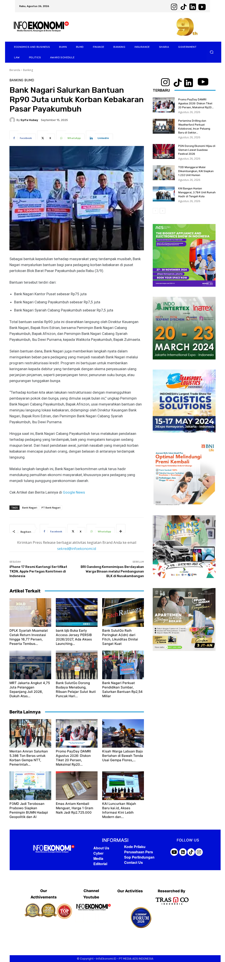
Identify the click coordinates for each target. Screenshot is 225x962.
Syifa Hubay (29, 120)
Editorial (100, 863)
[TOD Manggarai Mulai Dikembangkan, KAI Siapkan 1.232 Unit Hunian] (164, 172)
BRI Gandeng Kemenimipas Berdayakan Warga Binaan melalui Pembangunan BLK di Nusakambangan (112, 571)
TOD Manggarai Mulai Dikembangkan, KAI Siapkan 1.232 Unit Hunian (196, 171)
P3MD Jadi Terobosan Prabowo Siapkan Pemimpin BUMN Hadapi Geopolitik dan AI (28, 810)
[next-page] (162, 210)
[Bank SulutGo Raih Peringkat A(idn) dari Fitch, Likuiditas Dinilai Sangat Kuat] (123, 612)
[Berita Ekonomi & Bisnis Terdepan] (54, 849)
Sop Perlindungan (139, 857)
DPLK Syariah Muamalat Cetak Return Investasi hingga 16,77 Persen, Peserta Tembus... (28, 637)
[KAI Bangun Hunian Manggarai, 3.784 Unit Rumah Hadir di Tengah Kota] (164, 194)
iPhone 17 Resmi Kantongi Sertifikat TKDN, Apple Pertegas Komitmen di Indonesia (38, 571)
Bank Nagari (29, 507)
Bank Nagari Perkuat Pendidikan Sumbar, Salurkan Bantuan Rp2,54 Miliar (122, 689)
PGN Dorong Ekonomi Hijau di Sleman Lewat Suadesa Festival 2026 (196, 149)
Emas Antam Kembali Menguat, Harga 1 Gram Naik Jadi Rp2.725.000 (74, 808)
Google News (74, 492)
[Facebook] (79, 918)
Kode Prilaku (134, 846)
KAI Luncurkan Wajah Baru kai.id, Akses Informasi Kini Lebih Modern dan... (119, 810)
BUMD (29, 80)
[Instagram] (91, 918)
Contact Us (133, 862)
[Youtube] (103, 918)
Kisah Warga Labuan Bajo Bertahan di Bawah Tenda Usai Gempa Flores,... (122, 755)
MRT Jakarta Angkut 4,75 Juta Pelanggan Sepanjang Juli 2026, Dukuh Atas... (29, 689)
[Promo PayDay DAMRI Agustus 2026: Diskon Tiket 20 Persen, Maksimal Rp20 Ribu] (77, 733)
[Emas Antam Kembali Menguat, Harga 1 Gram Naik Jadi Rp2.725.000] (77, 785)
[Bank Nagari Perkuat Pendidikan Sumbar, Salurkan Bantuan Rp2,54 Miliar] (123, 665)
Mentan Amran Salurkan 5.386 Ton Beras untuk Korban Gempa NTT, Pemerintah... (28, 757)
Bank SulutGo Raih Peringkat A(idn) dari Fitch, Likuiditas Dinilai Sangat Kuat (120, 637)
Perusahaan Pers (138, 851)
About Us (101, 847)
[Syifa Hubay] (12, 120)
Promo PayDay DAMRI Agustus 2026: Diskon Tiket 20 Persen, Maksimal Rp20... (73, 757)
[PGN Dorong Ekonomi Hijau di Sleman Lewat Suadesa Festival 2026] (164, 151)
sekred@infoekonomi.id (76, 548)
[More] (120, 528)
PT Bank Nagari (51, 507)
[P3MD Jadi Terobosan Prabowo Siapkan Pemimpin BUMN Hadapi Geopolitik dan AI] (30, 785)
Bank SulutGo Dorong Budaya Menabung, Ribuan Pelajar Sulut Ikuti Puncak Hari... (76, 689)
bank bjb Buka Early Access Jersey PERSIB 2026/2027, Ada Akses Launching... (74, 637)
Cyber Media (98, 856)
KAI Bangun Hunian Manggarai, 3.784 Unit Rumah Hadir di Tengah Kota (197, 192)
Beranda (14, 70)
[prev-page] (155, 210)
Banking (28, 70)
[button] (212, 52)
